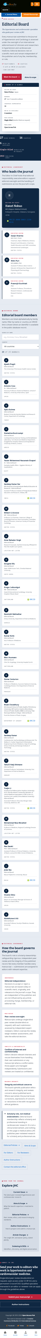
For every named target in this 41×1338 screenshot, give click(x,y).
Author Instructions (12, 1160)
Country (4, 342)
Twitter (22, 1325)
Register (5, 10)
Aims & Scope (30, 1145)
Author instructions (20, 1304)
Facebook (11, 1325)
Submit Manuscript (31, 14)
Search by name (7, 332)
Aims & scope (30, 77)
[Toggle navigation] (37, 4)
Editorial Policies (12, 1145)
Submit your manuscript (21, 1297)
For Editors (8, 1152)
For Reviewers (23, 1152)
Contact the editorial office (15, 1167)
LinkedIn (31, 1325)
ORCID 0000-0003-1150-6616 (19, 221)
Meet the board (12, 77)
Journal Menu (11, 14)
